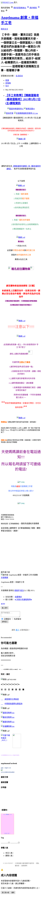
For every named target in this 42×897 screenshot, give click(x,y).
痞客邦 (17, 590)
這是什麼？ (7, 833)
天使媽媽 (4, 578)
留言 (22, 590)
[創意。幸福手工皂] (2, 770)
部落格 (8, 83)
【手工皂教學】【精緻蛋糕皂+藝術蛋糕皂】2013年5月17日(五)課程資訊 (23, 99)
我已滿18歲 (5, 892)
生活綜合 (19, 76)
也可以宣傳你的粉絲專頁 (7, 772)
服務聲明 (24, 865)
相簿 (7, 80)
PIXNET (10, 863)
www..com (7, 814)
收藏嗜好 (18, 597)
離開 (12, 892)
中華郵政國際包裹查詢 (13, 704)
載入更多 (5, 608)
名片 (7, 86)
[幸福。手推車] (17, 747)
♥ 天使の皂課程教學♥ (23, 599)
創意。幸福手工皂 (6, 768)
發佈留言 (5, 622)
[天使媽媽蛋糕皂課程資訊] (7, 717)
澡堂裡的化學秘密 (11, 699)
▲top (3, 603)
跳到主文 (4, 29)
